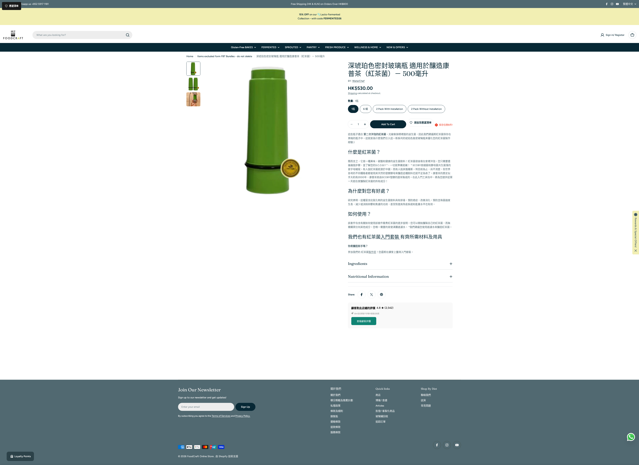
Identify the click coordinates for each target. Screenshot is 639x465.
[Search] (128, 35)
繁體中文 (628, 4)
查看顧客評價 (364, 321)
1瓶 (353, 108)
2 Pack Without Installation (426, 108)
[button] (635, 232)
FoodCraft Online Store (200, 456)
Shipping (352, 93)
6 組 (365, 108)
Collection (303, 18)
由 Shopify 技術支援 (226, 456)
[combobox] (82, 35)
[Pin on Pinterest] (382, 295)
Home (189, 56)
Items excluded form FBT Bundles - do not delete (224, 56)
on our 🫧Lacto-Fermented (319, 14)
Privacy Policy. (242, 416)
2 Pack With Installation (389, 108)
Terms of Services (221, 416)
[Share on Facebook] (362, 295)
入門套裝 (390, 237)
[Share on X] (372, 295)
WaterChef (358, 80)
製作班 (372, 252)
